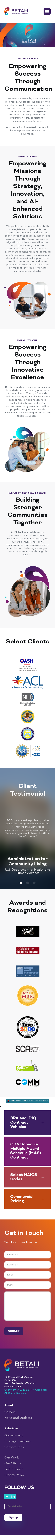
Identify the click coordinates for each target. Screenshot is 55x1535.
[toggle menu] (47, 11)
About (8, 1405)
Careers (9, 1412)
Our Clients (12, 1463)
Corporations (14, 1447)
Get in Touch (13, 1469)
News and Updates (18, 1418)
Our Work (11, 1457)
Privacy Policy (14, 1475)
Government (13, 1435)
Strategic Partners (17, 1441)
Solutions (11, 1428)
